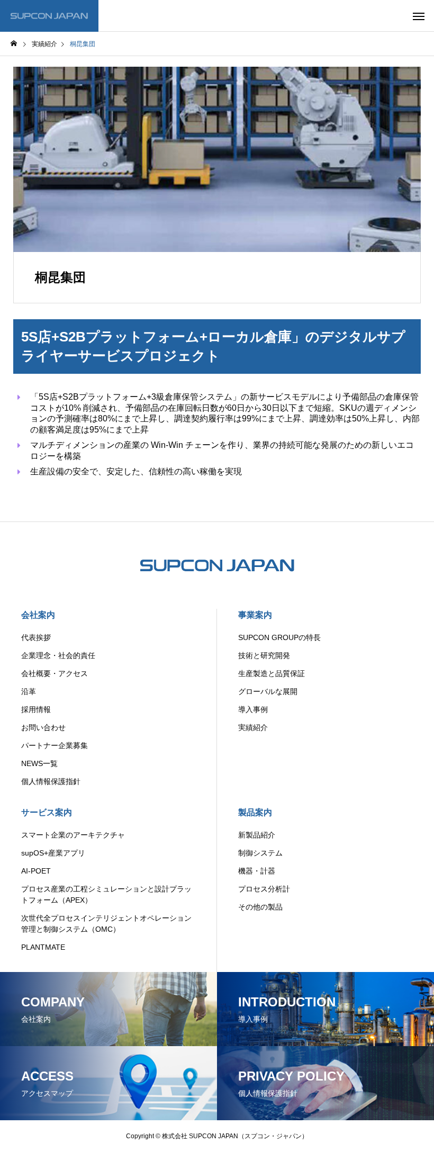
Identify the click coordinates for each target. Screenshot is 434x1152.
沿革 (28, 691)
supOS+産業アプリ (53, 853)
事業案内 (255, 614)
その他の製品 (260, 907)
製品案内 (255, 812)
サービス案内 (46, 812)
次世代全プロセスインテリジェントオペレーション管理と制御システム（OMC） (106, 923)
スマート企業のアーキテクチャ (73, 835)
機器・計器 (256, 871)
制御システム (260, 853)
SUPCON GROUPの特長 (279, 637)
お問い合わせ (43, 727)
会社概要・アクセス (54, 673)
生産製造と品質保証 (271, 673)
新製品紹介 (256, 835)
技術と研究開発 (264, 655)
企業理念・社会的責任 (58, 655)
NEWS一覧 (39, 763)
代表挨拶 (36, 637)
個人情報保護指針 (50, 781)
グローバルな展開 (267, 691)
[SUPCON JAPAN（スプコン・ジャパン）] (49, 16)
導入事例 (253, 709)
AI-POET (36, 871)
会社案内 (38, 614)
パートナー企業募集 (54, 745)
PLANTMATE (43, 947)
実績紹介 (253, 727)
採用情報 (36, 709)
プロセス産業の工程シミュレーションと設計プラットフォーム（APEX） (106, 894)
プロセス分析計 (264, 889)
